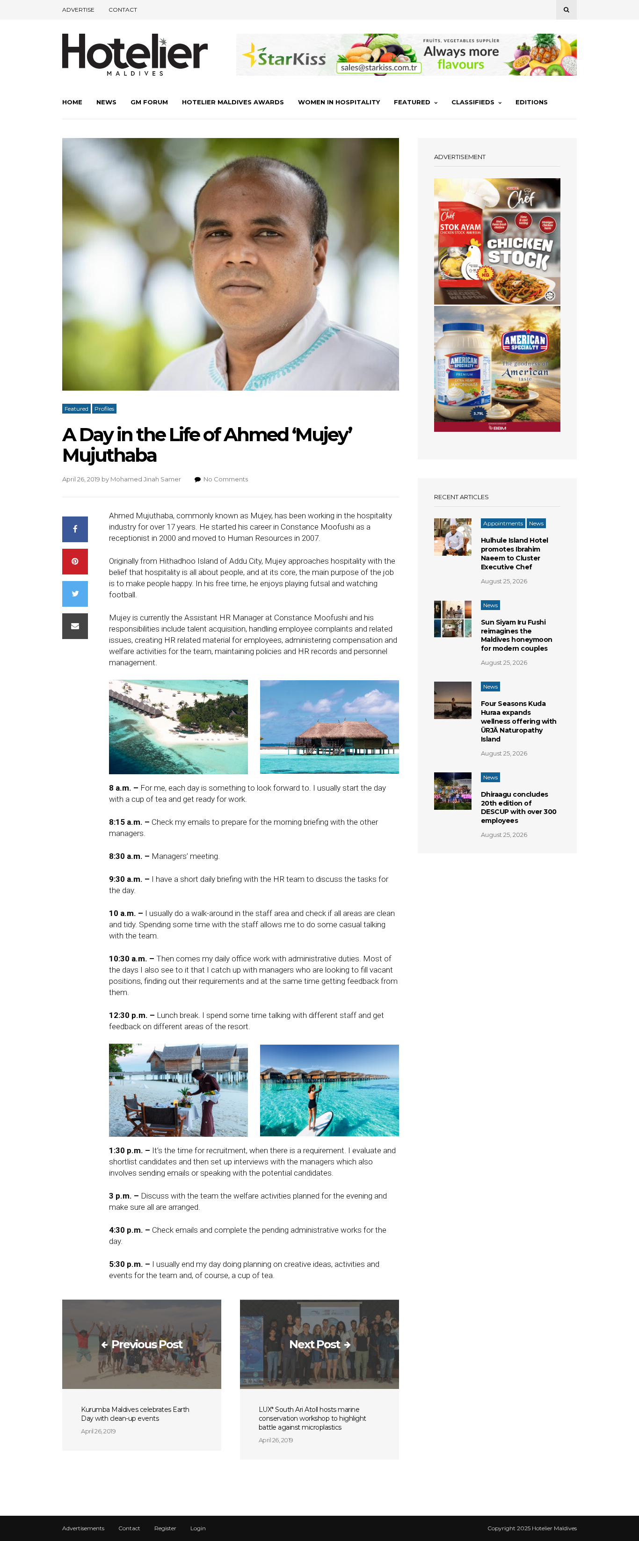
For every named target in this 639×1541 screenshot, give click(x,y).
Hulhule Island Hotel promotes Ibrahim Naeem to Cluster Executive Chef (514, 553)
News (106, 102)
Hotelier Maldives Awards (233, 102)
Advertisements (83, 1528)
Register (165, 1528)
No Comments (225, 479)
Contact (123, 9)
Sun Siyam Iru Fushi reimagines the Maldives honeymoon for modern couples (516, 635)
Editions (532, 102)
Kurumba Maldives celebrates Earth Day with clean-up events (135, 1414)
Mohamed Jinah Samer (145, 479)
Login (198, 1528)
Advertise (78, 9)
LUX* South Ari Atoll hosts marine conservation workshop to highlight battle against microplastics (312, 1418)
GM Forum (149, 102)
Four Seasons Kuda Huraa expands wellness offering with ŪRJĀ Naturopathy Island (519, 721)
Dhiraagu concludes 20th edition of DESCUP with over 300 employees (519, 807)
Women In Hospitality (339, 102)
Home (72, 102)
